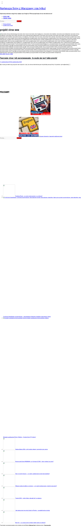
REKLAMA (2, 54)
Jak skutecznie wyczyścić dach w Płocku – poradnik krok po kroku (32, 510)
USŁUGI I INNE (6, 16)
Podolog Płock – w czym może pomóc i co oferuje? (28, 196)
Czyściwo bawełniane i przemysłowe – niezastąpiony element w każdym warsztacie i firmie (27, 316)
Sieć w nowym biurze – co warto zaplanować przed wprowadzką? (32, 473)
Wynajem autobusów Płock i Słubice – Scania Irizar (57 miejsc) (19, 437)
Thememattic (47, 525)
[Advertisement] (40, 77)
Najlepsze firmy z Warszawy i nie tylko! (23, 8)
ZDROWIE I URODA (7, 18)
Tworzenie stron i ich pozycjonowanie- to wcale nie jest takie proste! (28, 57)
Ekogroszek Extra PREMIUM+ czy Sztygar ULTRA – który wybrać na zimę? (34, 461)
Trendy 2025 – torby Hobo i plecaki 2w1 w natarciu (28, 498)
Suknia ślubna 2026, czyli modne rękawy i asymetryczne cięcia (31, 449)
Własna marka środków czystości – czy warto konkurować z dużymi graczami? (36, 486)
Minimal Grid (32, 525)
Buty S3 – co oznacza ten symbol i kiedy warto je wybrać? (30, 522)
